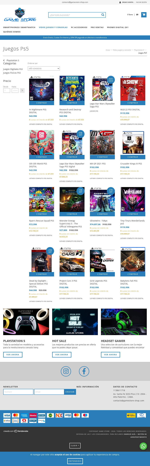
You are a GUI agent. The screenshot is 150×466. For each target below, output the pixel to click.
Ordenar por (33, 63)
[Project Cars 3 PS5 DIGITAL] (71, 259)
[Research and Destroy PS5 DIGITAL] (71, 88)
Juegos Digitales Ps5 (13, 69)
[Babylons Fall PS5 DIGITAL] (132, 259)
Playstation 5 (139, 50)
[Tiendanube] (16, 432)
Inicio (108, 50)
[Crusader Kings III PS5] (132, 142)
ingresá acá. (130, 434)
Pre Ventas (97, 27)
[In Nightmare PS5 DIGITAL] (41, 88)
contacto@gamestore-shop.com (75, 2)
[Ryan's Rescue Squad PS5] (41, 199)
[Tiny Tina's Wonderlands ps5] (132, 199)
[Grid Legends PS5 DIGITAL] (102, 259)
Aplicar (22, 90)
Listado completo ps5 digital (40, 124)
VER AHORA (12, 354)
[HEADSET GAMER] (124, 322)
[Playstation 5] (26, 322)
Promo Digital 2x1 (117, 27)
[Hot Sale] (75, 322)
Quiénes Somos (12, 31)
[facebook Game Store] (84, 371)
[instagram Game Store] (66, 371)
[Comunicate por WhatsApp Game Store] (143, 446)
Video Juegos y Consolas (53, 27)
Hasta (14, 86)
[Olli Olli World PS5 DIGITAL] (41, 142)
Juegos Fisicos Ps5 (12, 72)
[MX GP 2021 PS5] (102, 142)
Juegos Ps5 (94, 111)
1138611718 (119, 390)
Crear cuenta (127, 2)
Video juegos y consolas (122, 50)
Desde (5, 86)
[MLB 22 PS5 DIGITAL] (132, 88)
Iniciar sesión (141, 2)
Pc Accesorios (79, 27)
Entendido (75, 461)
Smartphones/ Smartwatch (19, 27)
